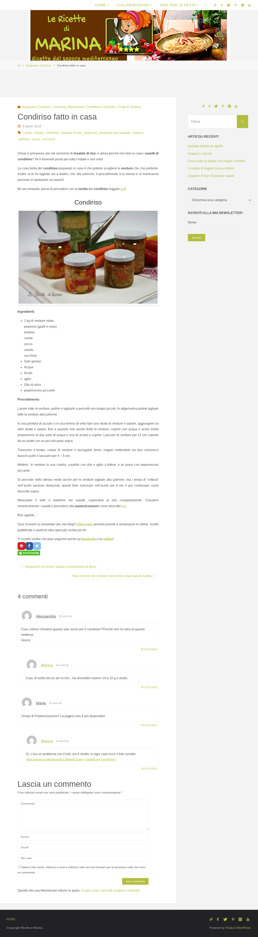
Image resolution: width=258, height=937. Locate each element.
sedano (138, 132)
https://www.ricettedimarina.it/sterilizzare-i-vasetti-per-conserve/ (70, 759)
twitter (108, 539)
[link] (205, 5)
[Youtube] (249, 5)
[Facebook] (222, 5)
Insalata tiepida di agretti (205, 146)
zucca (35, 139)
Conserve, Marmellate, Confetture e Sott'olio (84, 107)
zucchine (48, 139)
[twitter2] (228, 5)
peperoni (90, 132)
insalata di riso (71, 132)
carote (27, 132)
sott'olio (23, 139)
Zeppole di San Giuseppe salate (211, 175)
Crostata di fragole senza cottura (211, 168)
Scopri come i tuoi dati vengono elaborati (110, 890)
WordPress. (244, 927)
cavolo (39, 132)
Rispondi (149, 649)
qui (123, 189)
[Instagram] (242, 5)
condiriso (52, 132)
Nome (192, 222)
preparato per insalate (114, 132)
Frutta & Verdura (129, 107)
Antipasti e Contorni (38, 65)
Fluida (229, 927)
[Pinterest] (235, 5)
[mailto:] (215, 5)
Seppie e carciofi (200, 153)
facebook (89, 539)
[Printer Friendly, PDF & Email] (29, 552)
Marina (47, 665)
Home (11, 919)
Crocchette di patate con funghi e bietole (216, 161)
